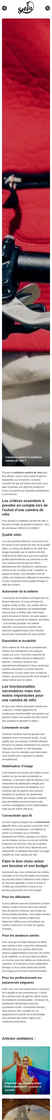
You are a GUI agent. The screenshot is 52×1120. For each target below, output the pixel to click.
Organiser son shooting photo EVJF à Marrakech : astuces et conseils (23, 1087)
